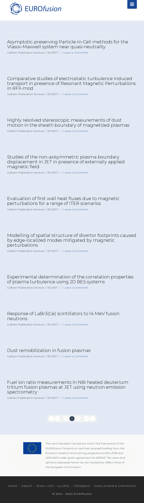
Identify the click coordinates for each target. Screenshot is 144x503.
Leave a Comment (75, 52)
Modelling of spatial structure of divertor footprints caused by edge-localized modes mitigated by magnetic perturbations (71, 240)
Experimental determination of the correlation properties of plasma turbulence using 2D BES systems (70, 279)
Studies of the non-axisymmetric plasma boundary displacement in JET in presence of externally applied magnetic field (66, 161)
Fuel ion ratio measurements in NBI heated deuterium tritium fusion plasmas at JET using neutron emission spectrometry (67, 387)
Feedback (82, 486)
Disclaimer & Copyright (115, 486)
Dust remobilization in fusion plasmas (49, 350)
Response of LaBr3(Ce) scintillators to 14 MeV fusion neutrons (63, 316)
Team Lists (45, 486)
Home (12, 486)
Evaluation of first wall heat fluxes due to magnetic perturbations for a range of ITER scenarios (63, 201)
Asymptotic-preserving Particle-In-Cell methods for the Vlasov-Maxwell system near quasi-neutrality (67, 44)
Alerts (63, 486)
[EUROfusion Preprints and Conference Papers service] (35, 8)
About (27, 486)
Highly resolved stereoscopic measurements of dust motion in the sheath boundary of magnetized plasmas (68, 122)
